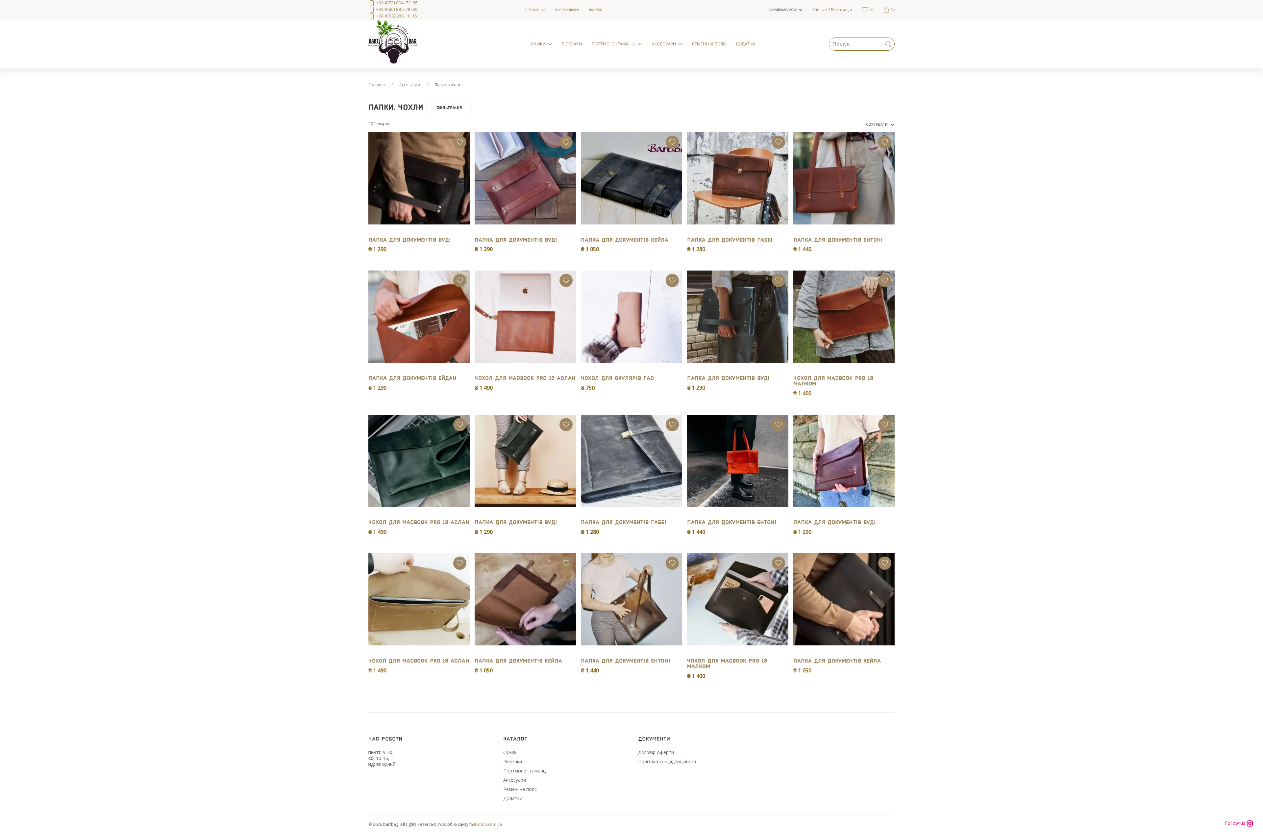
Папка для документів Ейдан (412, 378)
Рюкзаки (512, 761)
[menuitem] (441, 10)
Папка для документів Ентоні (838, 240)
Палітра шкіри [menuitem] (567, 10)
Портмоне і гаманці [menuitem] (613, 43)
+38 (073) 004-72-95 (396, 2)
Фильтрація (449, 107)
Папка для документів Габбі (730, 240)
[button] (786, 10)
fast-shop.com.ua (485, 824)
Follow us (1236, 823)
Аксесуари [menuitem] (664, 43)
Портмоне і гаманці (525, 771)
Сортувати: (878, 124)
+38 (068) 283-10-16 (396, 15)
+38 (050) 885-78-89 (396, 9)
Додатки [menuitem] (745, 43)
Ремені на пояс (520, 789)
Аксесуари (409, 85)
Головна (376, 85)
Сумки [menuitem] (538, 43)
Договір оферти (656, 752)
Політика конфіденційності (668, 761)
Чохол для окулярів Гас (617, 378)
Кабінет (820, 10)
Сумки (510, 752)
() (870, 10)
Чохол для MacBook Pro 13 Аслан (525, 378)
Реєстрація (841, 10)
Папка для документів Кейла (624, 240)
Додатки (512, 798)
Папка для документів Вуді (409, 240)
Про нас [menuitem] (532, 10)
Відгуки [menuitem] (595, 10)
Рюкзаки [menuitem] (572, 43)
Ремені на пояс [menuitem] (709, 43)
